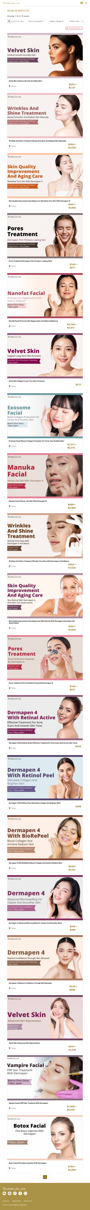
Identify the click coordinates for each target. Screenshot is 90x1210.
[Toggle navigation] (86, 3)
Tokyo (13, 86)
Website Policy (16, 1201)
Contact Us (6, 1201)
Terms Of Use (28, 1201)
